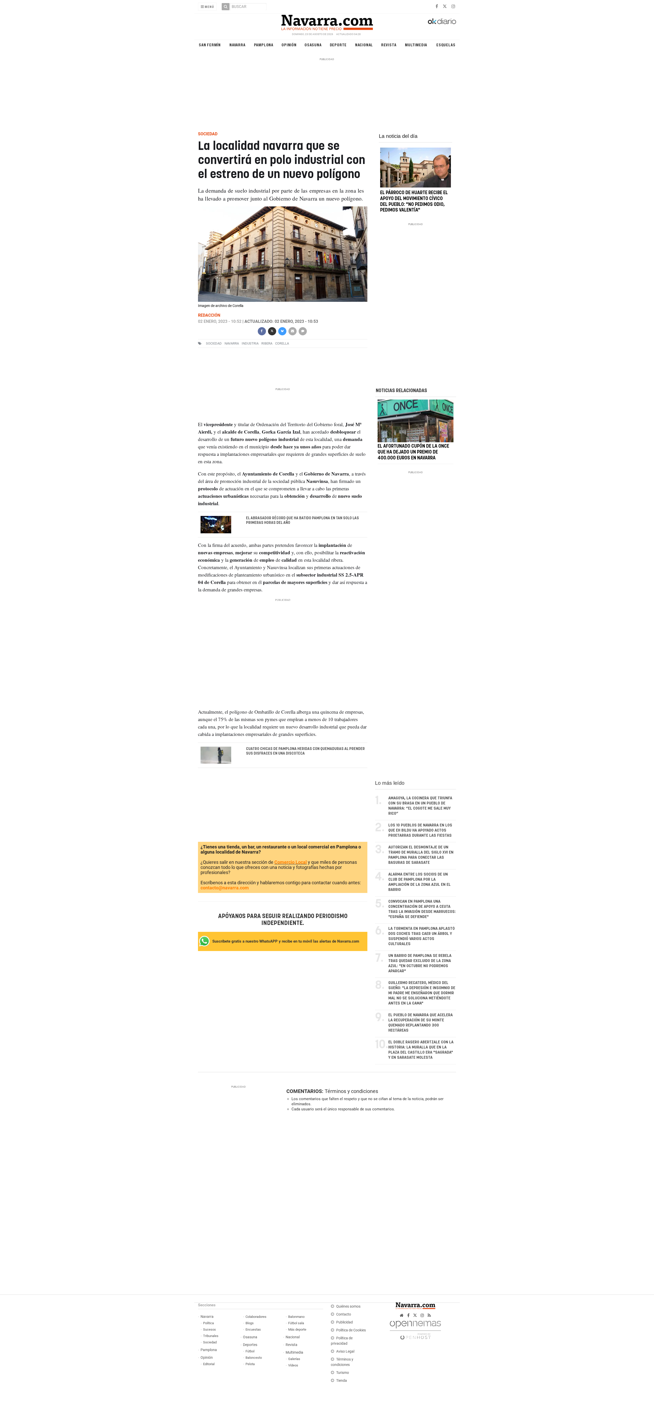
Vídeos (293, 1365)
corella (282, 343)
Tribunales (210, 1336)
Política (208, 1323)
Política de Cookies (351, 1330)
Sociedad (210, 1342)
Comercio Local (290, 862)
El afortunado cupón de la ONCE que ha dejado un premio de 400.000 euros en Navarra (413, 452)
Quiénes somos (348, 1306)
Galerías (294, 1359)
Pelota (250, 1364)
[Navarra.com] (327, 21)
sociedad (214, 343)
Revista (388, 44)
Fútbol (250, 1351)
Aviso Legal (345, 1351)
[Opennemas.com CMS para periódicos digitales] (415, 1329)
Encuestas (253, 1329)
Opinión (289, 44)
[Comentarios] (302, 330)
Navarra (237, 44)
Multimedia (416, 44)
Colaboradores (256, 1317)
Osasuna (313, 44)
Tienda (341, 1380)
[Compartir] (262, 330)
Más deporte (297, 1329)
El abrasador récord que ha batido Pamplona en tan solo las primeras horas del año (302, 520)
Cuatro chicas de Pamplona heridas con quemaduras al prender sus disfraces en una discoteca (305, 751)
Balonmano (296, 1317)
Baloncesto (254, 1358)
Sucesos (209, 1329)
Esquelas (445, 44)
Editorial (209, 1364)
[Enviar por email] (292, 330)
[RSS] (429, 1315)
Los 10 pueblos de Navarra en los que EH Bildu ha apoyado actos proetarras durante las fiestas (420, 830)
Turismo (342, 1373)
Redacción (209, 315)
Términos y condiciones (351, 1091)
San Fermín (210, 44)
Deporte (338, 44)
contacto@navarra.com (225, 887)
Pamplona (263, 44)
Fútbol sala (296, 1323)
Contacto (343, 1314)
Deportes (250, 1345)
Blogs (250, 1323)
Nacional (364, 44)
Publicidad (344, 1322)
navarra (232, 343)
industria (250, 343)
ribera (266, 343)
